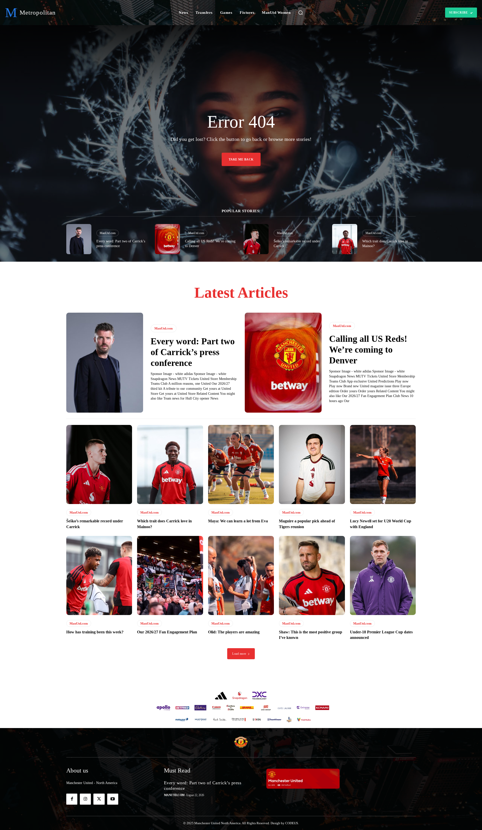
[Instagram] (85, 799)
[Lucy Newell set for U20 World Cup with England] (383, 464)
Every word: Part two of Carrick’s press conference (193, 352)
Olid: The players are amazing (234, 632)
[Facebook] (71, 799)
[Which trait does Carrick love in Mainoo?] (344, 239)
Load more (239, 653)
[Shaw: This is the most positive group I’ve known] (312, 575)
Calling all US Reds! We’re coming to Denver (368, 349)
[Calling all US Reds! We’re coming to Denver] (167, 239)
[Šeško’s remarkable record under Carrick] (256, 239)
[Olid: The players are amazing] (241, 575)
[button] (300, 13)
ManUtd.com (107, 233)
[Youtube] (112, 799)
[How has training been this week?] (99, 575)
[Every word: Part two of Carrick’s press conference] (78, 239)
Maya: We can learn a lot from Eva (238, 521)
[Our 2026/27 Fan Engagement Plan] (170, 575)
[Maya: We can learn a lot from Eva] (241, 464)
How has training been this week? (95, 632)
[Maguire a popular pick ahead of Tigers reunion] (312, 464)
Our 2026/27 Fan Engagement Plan (167, 632)
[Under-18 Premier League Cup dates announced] (383, 575)
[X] (98, 799)
